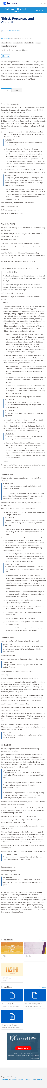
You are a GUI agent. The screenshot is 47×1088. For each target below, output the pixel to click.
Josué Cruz (28, 1006)
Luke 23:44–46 (6, 43)
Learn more (38, 10)
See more (42, 940)
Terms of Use (30, 1079)
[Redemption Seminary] (23, 1046)
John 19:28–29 (18, 43)
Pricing (13, 1079)
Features (5, 1079)
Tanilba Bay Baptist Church (10, 1006)
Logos (15, 1077)
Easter (38, 43)
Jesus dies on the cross (9, 46)
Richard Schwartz (13, 31)
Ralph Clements (7, 1027)
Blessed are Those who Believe (13, 1025)
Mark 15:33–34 (29, 43)
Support (40, 1079)
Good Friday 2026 (8, 1004)
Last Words (5, 38)
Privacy (20, 1079)
